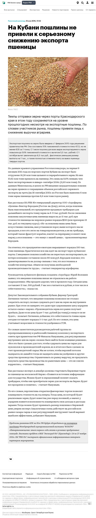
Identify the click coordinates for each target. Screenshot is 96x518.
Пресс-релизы (77, 9)
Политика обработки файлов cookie (16, 486)
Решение (46, 9)
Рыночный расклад (16, 21)
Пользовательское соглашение (14, 482)
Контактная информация (12, 473)
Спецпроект (22, 9)
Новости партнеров (60, 9)
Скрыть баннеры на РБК (46, 473)
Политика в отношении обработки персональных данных (52, 482)
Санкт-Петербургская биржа (42, 512)
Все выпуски (9, 9)
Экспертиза (35, 9)
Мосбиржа (26, 512)
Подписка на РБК (65, 473)
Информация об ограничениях (38, 478)
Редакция (29, 473)
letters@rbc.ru (8, 506)
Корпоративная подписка (12, 478)
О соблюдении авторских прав (66, 478)
